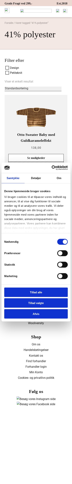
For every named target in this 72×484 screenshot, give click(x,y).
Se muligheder (36, 157)
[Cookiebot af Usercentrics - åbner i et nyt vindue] (52, 167)
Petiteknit (16, 73)
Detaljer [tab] (36, 177)
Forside (9, 22)
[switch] (62, 253)
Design (14, 68)
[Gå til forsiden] (36, 11)
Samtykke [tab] (13, 177)
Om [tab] (59, 177)
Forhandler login (36, 366)
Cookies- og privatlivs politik (36, 378)
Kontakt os (36, 355)
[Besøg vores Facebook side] (36, 404)
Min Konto (36, 372)
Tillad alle (36, 292)
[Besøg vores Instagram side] (36, 399)
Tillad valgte (36, 303)
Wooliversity (36, 323)
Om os (36, 344)
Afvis (36, 313)
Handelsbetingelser (36, 350)
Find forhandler (36, 361)
